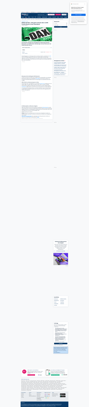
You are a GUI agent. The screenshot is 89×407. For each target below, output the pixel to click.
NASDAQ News (58, 380)
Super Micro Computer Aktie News (44, 389)
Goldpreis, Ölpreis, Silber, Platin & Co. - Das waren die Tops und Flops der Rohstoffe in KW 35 (60, 68)
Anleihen (49, 17)
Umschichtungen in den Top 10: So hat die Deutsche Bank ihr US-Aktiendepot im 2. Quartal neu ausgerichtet (60, 65)
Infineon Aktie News (31, 384)
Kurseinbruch (24, 86)
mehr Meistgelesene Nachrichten (59, 74)
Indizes (29, 17)
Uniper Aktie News (30, 386)
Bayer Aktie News (29, 382)
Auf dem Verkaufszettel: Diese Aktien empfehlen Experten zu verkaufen (60, 63)
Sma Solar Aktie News (38, 388)
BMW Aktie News (29, 389)
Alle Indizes (62, 300)
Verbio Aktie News (59, 389)
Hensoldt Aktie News (24, 384)
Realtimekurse (56, 300)
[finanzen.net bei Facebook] (47, 394)
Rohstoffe (54, 17)
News (26, 17)
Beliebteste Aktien (63, 298)
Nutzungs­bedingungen (40, 397)
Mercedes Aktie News (46, 385)
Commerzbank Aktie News (53, 383)
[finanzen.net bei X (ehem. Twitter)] (45, 396)
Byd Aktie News (23, 385)
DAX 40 (23, 52)
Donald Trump (42, 83)
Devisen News (63, 380)
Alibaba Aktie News (54, 388)
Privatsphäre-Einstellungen (39, 398)
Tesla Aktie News (59, 381)
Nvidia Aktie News (45, 381)
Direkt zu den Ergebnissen (58, 344)
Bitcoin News (40, 381)
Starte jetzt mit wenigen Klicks (26, 116)
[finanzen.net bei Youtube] (49, 394)
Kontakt (22, 393)
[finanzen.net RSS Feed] (48, 398)
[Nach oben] (66, 406)
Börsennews (23, 380)
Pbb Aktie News (53, 389)
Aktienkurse (56, 298)
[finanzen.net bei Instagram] (45, 394)
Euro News (27, 381)
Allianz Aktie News (57, 382)
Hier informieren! (57, 352)
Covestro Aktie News (37, 387)
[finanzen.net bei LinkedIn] (47, 396)
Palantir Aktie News (30, 387)
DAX (50, 56)
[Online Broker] (25, 15)
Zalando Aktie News (36, 389)
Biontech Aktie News (30, 385)
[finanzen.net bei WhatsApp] (46, 398)
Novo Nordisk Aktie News (51, 386)
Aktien (23, 17)
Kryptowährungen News (33, 381)
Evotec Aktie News (36, 386)
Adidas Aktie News (63, 387)
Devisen (61, 17)
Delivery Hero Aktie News (47, 388)
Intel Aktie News (23, 387)
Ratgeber (65, 17)
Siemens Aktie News (44, 387)
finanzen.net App (55, 393)
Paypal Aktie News (38, 384)
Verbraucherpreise (45, 107)
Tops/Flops (62, 302)
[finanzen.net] (25, 14)
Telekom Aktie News (61, 388)
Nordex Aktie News (53, 385)
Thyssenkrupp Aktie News (38, 385)
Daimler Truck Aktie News (31, 388)
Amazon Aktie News (36, 382)
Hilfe (29, 393)
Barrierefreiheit (39, 400)
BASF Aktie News (23, 382)
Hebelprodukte (44, 17)
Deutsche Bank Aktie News (38, 383)
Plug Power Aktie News (61, 383)
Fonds (32, 17)
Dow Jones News (52, 380)
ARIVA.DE (43, 405)
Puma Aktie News (57, 387)
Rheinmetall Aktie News (52, 381)
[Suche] (46, 14)
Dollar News (23, 381)
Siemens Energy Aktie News (44, 382)
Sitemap (22, 397)
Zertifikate (39, 17)
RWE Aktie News (44, 384)
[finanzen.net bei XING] (49, 396)
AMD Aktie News (23, 386)
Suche (61, 26)
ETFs (35, 17)
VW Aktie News (29, 390)
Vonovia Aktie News (59, 385)
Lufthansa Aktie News (56, 384)
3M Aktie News (23, 390)
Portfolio (55, 305)
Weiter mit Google (78, 14)
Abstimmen (61, 343)
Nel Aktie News (23, 388)
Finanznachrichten (33, 380)
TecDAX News (47, 380)
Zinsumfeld (38, 78)
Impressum (38, 393)
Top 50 (55, 302)
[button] (51, 14)
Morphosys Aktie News (43, 386)
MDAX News (42, 380)
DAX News (38, 380)
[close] (85, 4)
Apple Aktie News (45, 383)
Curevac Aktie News (51, 387)
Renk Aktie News (49, 384)
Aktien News (28, 380)
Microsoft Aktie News (24, 383)
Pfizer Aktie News (58, 386)
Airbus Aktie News (63, 384)
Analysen (26, 53)
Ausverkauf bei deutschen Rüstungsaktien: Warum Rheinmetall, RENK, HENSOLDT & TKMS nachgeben (60, 70)
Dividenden (62, 303)
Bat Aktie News (23, 389)
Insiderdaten (56, 303)
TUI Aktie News (51, 382)
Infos (38, 117)
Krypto (58, 17)
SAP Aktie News (31, 383)
